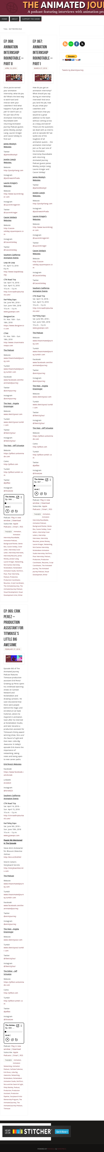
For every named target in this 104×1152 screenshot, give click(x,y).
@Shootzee (8, 491)
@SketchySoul (9, 433)
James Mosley (45, 541)
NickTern (19, 571)
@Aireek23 (8, 790)
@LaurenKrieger (11, 212)
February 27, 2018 (12, 649)
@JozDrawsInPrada (12, 178)
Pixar (5, 574)
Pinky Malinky (8, 1087)
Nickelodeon (8, 568)
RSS (21, 526)
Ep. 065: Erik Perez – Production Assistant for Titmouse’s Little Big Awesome (13, 628)
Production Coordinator (12, 580)
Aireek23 (7, 783)
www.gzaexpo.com (11, 311)
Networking (19, 562)
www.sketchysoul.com (13, 414)
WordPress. (61, 1149)
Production (14, 577)
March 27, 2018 (40, 68)
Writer (20, 595)
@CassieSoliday (10, 242)
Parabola (51, 1149)
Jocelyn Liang (14, 559)
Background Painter (11, 544)
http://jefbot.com (11, 464)
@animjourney (10, 390)
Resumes (7, 583)
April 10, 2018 (10, 68)
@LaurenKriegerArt (12, 204)
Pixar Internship (13, 574)
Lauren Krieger (9, 562)
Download (16, 520)
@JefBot (7, 483)
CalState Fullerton (16, 1069)
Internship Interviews (16, 553)
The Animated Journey (11, 586)
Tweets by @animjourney (72, 70)
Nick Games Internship (12, 565)
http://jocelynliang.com (13, 170)
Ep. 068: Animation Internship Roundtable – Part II (13, 52)
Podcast (6, 577)
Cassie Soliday (12, 547)
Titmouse (7, 1108)
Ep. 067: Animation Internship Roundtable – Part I (43, 52)
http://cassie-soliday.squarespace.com (13, 231)
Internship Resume (10, 556)
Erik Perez (7, 1072)
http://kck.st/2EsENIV (12, 857)
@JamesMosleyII (10, 154)
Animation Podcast (10, 540)
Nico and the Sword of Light (13, 1084)
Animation (17, 531)
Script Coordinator (17, 583)
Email (15, 526)
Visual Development (11, 592)
